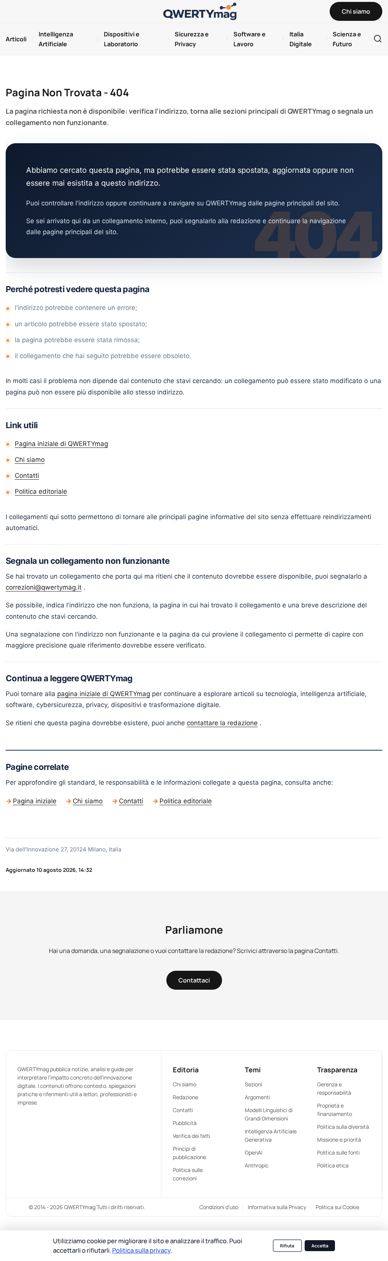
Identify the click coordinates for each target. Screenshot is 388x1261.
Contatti (27, 475)
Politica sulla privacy (141, 1250)
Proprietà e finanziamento (334, 1109)
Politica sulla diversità (343, 1126)
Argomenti (257, 1097)
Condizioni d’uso (218, 1207)
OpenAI (253, 1152)
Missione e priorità (339, 1139)
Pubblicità (185, 1122)
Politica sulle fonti (338, 1152)
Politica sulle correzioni (188, 1174)
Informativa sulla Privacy (277, 1207)
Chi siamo (30, 459)
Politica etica (333, 1165)
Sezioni (253, 1084)
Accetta (320, 1245)
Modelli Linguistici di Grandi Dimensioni (269, 1114)
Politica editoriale (41, 491)
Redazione (185, 1097)
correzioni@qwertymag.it (43, 587)
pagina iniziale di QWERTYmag (103, 694)
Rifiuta (287, 1245)
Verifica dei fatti (191, 1135)
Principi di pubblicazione (189, 1153)
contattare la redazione (222, 723)
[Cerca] (377, 39)
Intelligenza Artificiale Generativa (271, 1135)
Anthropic (257, 1165)
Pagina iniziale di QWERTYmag (61, 443)
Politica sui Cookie (337, 1207)
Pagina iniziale (34, 801)
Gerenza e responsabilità (334, 1088)
